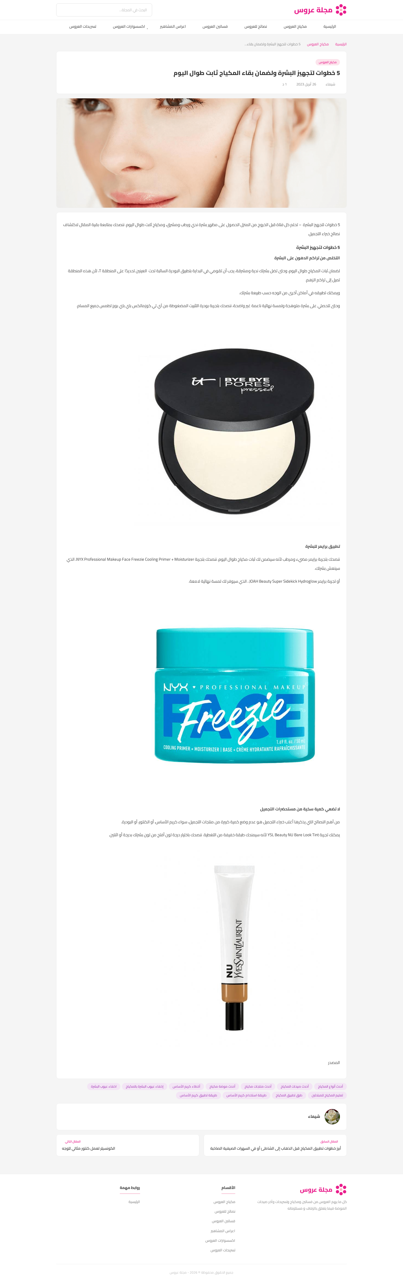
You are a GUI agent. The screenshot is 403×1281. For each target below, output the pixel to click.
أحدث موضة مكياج (222, 1086)
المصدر (334, 1062)
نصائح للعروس (256, 26)
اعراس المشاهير (173, 26)
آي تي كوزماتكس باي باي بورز (137, 306)
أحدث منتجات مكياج (258, 1086)
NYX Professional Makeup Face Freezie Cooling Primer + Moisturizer (135, 559)
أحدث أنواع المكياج (330, 1086)
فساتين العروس (215, 26)
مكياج (158, 225)
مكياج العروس (295, 26)
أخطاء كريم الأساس (186, 1086)
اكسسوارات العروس (129, 26)
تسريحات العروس (82, 26)
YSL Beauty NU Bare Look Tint (293, 835)
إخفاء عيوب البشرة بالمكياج (144, 1086)
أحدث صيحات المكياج (295, 1086)
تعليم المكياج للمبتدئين (327, 1095)
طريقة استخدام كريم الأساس (246, 1095)
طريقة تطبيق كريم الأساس (198, 1095)
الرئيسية (329, 26)
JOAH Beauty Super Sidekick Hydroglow (283, 581)
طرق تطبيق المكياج (289, 1095)
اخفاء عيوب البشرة (104, 1086)
